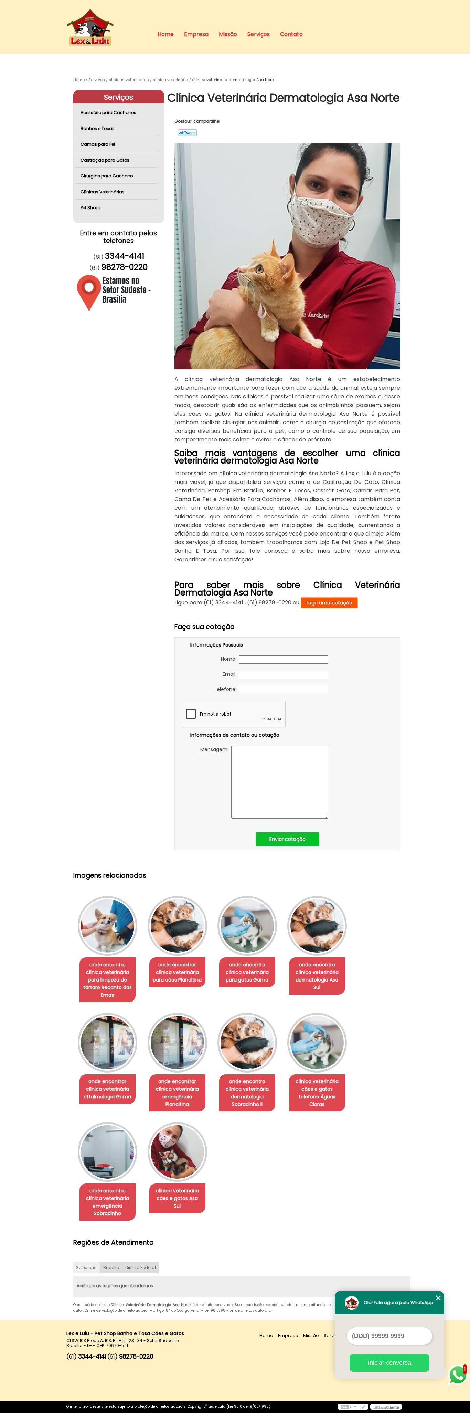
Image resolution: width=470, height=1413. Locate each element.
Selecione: (86, 1267)
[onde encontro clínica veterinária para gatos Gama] (247, 926)
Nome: (230, 658)
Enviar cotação (287, 839)
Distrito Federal (140, 1267)
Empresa (196, 34)
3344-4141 (124, 256)
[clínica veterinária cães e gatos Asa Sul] (177, 1152)
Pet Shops (91, 208)
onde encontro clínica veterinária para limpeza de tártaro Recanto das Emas (107, 979)
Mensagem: (215, 749)
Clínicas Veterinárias (103, 192)
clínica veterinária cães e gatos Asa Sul (177, 1198)
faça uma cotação (329, 602)
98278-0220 (124, 267)
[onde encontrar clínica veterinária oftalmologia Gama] (107, 1043)
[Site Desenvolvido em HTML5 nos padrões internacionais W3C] (353, 1407)
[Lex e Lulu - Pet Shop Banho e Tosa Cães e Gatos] (106, 14)
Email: (231, 674)
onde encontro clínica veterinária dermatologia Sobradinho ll (247, 1093)
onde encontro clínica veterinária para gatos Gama (247, 972)
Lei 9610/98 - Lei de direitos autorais (237, 1310)
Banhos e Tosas (98, 128)
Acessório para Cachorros (108, 112)
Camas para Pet (98, 144)
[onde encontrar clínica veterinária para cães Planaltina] (177, 926)
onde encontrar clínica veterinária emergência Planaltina (177, 1093)
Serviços (258, 34)
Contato (291, 34)
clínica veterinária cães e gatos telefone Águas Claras (317, 1093)
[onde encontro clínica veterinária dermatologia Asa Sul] (317, 926)
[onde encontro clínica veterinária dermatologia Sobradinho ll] (247, 1043)
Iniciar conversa (389, 1362)
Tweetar (187, 132)
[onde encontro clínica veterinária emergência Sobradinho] (107, 1152)
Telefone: (226, 689)
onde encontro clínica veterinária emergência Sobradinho (107, 1202)
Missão (228, 34)
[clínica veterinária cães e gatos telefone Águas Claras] (317, 1043)
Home (166, 34)
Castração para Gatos (105, 160)
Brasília (111, 1267)
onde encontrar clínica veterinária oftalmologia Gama (107, 1089)
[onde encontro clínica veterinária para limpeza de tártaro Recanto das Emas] (107, 926)
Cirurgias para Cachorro (107, 176)
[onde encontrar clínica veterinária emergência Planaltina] (177, 1043)
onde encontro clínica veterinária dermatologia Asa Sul (317, 976)
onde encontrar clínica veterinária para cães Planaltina (177, 972)
